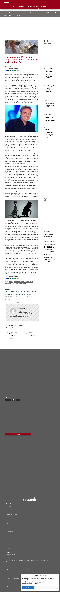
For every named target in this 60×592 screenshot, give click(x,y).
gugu (15, 281)
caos (45, 228)
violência (53, 261)
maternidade (52, 241)
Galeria (19, 15)
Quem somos (10, 531)
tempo (51, 259)
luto (48, 241)
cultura (46, 232)
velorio (23, 283)
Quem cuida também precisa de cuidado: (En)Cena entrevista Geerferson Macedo (50, 117)
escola (45, 236)
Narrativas (12, 13)
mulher (49, 242)
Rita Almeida (21, 308)
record (30, 281)
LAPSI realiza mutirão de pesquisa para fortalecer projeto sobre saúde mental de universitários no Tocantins (50, 73)
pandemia (46, 244)
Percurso (9, 506)
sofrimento (14, 283)
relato (50, 249)
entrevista (51, 234)
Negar (40, 587)
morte (45, 242)
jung (45, 239)
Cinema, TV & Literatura (25, 13)
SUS (52, 257)
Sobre (8, 523)
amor (45, 226)
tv (19, 283)
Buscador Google (11, 554)
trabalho (46, 261)
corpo (51, 229)
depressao (50, 232)
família (49, 236)
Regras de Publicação (12, 514)
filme (52, 236)
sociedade (47, 257)
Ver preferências (52, 587)
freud (45, 238)
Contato (9, 540)
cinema (51, 228)
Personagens (40, 13)
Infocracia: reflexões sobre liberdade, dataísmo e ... (31, 293)
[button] (57, 575)
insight (51, 238)
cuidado (50, 231)
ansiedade (50, 225)
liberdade (48, 239)
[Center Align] (6, 400)
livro (51, 239)
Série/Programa (8, 66)
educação (47, 234)
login (17, 327)
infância (48, 238)
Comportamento (9, 15)
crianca (47, 231)
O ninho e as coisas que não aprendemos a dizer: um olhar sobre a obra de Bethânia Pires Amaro (50, 132)
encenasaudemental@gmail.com (37, 6)
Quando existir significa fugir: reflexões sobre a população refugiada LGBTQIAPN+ (50, 103)
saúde (46, 251)
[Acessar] (18, 463)
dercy (11, 281)
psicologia (49, 247)
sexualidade (47, 256)
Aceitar (28, 587)
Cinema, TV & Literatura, (31, 65)
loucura (46, 241)
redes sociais (46, 249)
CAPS (48, 228)
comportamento (47, 229)
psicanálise (52, 244)
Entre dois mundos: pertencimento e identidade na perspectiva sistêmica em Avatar (27, 570)
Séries (48, 13)
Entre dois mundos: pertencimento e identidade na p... (9, 293)
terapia (54, 259)
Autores (9, 548)
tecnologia (47, 259)
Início (5, 13)
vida (49, 261)
